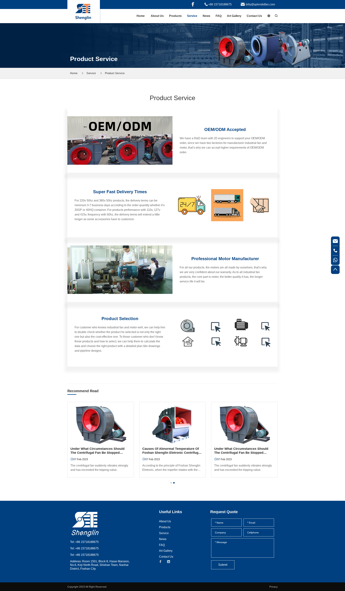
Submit (222, 564)
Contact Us (254, 15)
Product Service (115, 73)
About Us (157, 15)
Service (192, 15)
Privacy (273, 586)
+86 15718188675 (220, 4)
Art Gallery (234, 15)
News (206, 15)
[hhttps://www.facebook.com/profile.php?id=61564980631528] (193, 4)
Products (175, 15)
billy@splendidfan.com (260, 4)
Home (141, 15)
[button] (171, 483)
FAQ (219, 15)
